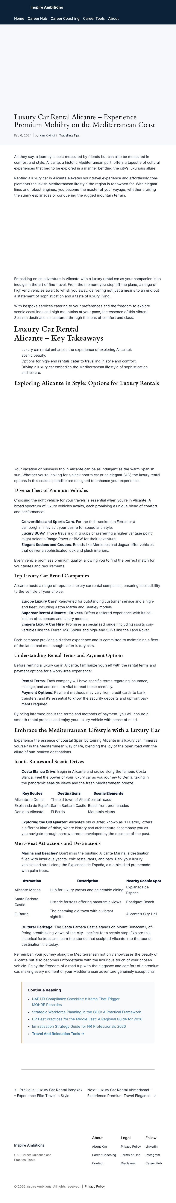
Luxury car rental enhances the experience (57, 349)
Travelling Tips (69, 135)
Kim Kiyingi (47, 135)
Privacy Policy (95, 1186)
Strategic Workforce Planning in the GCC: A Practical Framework (86, 1012)
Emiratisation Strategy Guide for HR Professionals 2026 (79, 1026)
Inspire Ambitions (46, 7)
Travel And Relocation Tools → (58, 1034)
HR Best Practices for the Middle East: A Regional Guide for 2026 (87, 1019)
